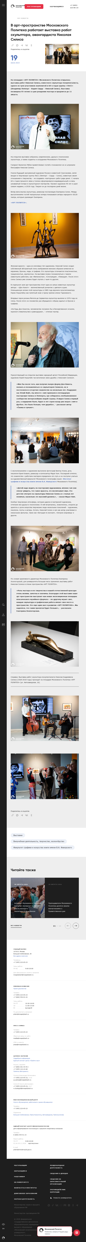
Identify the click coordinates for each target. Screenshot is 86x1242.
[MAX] (49, 1205)
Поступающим (34, 6)
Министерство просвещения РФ (26, 1213)
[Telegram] (77, 1205)
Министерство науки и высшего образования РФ (27, 1206)
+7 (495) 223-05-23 (74, 6)
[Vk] (57, 1205)
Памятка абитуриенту (20, 1071)
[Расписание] (3, 624)
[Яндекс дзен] (69, 1205)
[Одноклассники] (73, 1205)
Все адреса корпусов (20, 956)
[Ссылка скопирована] (12, 45)
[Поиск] (3, 605)
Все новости (22, 18)
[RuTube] (65, 1205)
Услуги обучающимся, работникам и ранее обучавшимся (32, 1102)
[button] (76, 926)
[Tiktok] (53, 1205)
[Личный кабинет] (3, 614)
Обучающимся (57, 6)
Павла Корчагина (36, 1115)
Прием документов (19, 988)
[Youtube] (61, 1205)
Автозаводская (47, 1115)
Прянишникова (58, 1115)
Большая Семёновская (21, 1115)
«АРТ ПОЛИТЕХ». (19, 203)
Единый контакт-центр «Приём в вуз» (26, 1060)
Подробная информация (21, 1058)
